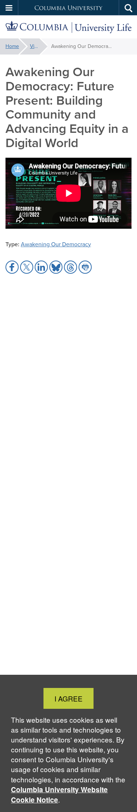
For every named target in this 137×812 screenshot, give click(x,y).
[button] (9, 7)
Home (12, 46)
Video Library (38, 46)
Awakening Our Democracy (56, 244)
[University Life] (68, 27)
